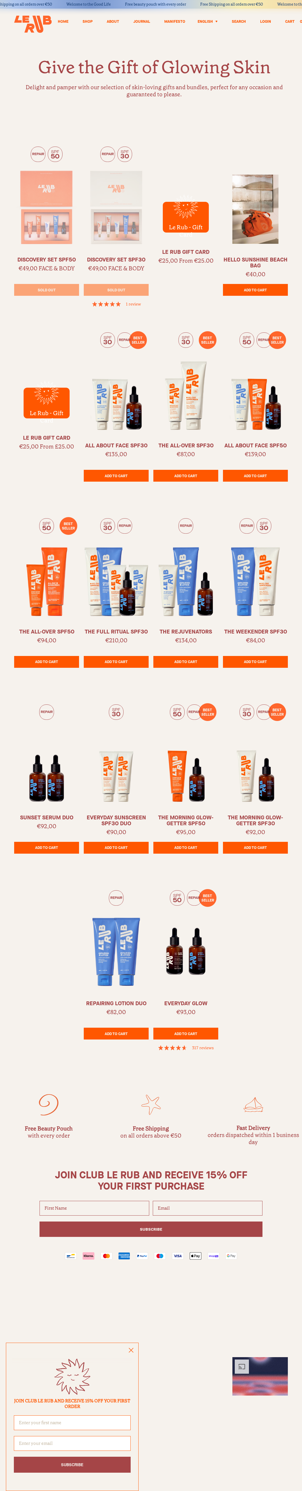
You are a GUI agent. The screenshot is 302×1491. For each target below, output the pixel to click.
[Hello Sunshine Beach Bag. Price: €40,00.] (255, 196)
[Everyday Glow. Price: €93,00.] (185, 939)
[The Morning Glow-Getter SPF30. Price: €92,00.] (255, 754)
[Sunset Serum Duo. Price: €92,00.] (46, 754)
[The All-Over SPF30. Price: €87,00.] (185, 382)
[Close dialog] (131, 1350)
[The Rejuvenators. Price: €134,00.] (185, 567)
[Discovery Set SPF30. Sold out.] (116, 196)
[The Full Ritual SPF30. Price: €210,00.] (116, 567)
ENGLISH (205, 21)
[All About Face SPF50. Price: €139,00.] (255, 382)
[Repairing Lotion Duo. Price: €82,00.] (116, 939)
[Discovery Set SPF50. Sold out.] (46, 196)
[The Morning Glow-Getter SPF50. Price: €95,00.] (185, 754)
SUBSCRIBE (151, 1229)
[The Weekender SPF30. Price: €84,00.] (255, 567)
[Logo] (33, 24)
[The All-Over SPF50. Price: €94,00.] (46, 567)
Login (265, 21)
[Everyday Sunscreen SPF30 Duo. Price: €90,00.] (116, 754)
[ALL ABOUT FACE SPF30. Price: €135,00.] (116, 382)
